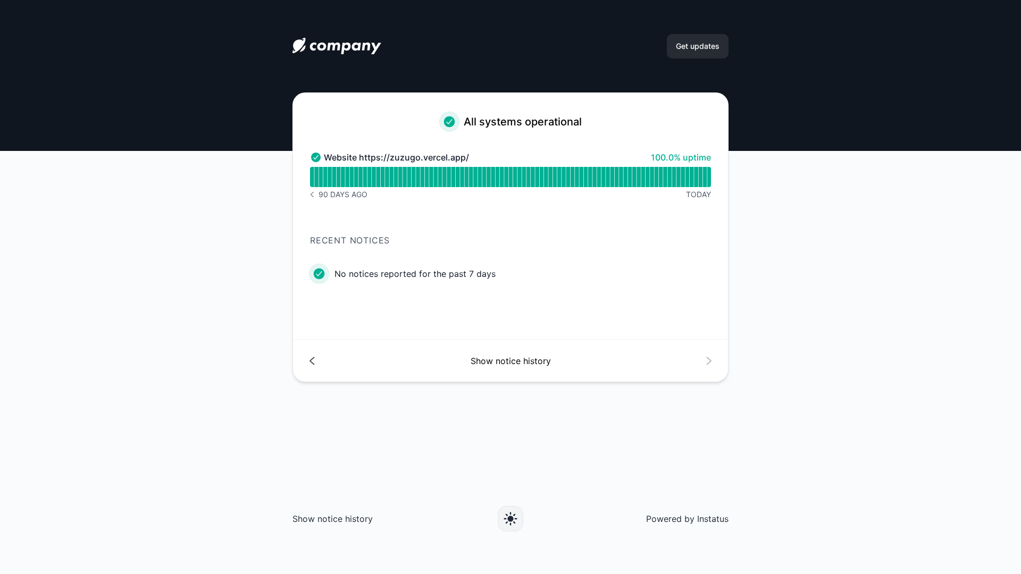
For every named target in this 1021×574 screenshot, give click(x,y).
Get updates (697, 45)
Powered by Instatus (687, 518)
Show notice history (332, 518)
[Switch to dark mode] (510, 518)
